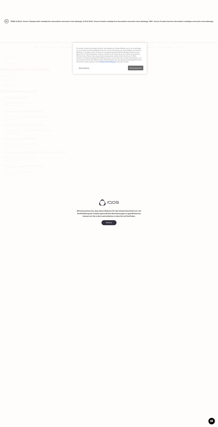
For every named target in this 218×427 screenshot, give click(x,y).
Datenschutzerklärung (108, 62)
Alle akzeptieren (135, 68)
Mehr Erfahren (84, 68)
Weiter (109, 222)
